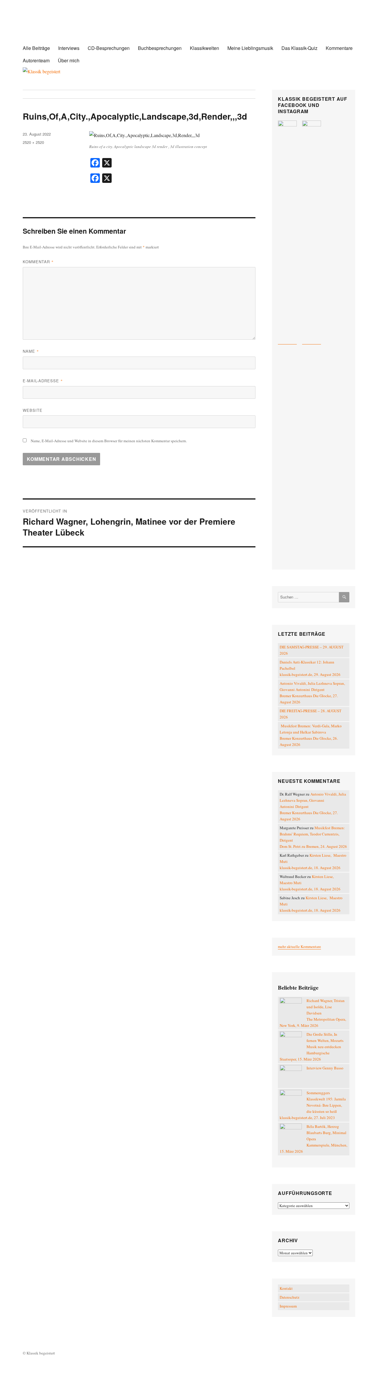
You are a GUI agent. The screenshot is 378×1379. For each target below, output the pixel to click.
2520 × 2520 (33, 142)
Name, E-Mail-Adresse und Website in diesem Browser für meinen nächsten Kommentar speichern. (109, 440)
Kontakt (286, 1288)
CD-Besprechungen (109, 48)
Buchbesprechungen (160, 48)
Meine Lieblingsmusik (250, 48)
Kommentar (38, 261)
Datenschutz (289, 1297)
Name (31, 351)
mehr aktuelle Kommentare (299, 946)
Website (33, 410)
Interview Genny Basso (325, 1068)
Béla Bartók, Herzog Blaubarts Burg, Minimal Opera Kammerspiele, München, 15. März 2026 (313, 1139)
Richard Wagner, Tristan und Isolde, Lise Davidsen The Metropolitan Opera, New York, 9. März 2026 (313, 1013)
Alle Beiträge (36, 48)
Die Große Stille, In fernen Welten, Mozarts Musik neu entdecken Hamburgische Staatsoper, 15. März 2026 (311, 1047)
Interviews (68, 48)
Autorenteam (36, 60)
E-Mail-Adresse (43, 380)
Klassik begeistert (82, 26)
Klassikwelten (204, 48)
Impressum (288, 1306)
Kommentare (339, 48)
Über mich (68, 60)
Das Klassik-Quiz (299, 48)
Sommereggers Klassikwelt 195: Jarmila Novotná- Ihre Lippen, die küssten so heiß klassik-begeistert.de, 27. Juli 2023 (313, 1105)
